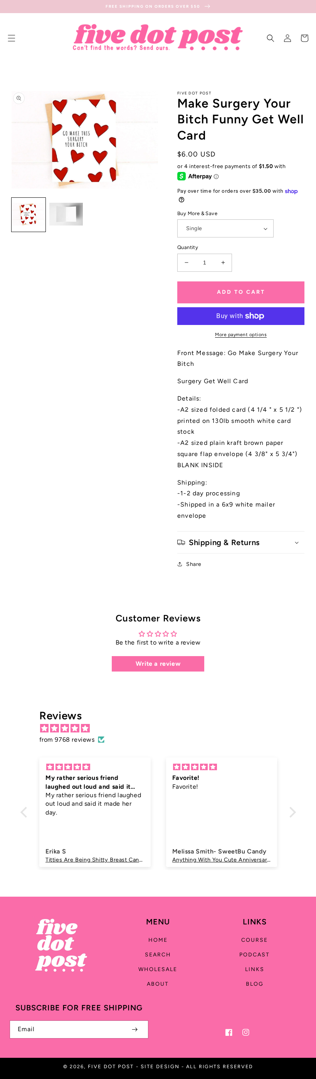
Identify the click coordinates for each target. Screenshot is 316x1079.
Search (158, 954)
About (158, 984)
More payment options (241, 334)
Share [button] (194, 564)
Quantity (187, 247)
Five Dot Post (111, 1066)
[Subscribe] (134, 1029)
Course (254, 940)
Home (158, 940)
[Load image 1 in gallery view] (28, 215)
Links (254, 969)
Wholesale (157, 969)
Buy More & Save (197, 213)
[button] (11, 38)
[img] (162, 728)
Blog (255, 984)
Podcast (254, 954)
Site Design (160, 1066)
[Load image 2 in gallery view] (66, 215)
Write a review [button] (158, 663)
